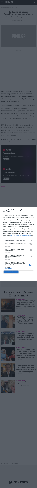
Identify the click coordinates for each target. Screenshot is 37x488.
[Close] (33, 210)
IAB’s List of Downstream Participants (20, 235)
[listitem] (18, 240)
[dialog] (18, 244)
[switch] (30, 244)
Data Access (18, 278)
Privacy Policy (28, 278)
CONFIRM (11, 272)
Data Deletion (8, 278)
